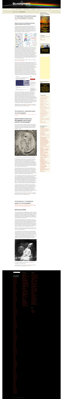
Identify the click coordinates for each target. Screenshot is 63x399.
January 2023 (14, 309)
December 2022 (15, 310)
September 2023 (15, 300)
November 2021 (15, 325)
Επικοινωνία (38, 9)
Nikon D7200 (44, 130)
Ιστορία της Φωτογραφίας (23, 114)
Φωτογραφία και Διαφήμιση (34, 290)
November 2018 (15, 363)
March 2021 (14, 333)
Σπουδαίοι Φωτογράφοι (34, 288)
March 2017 (14, 386)
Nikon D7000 (42, 130)
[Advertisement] (45, 68)
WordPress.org (33, 312)
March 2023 (14, 307)
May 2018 (14, 370)
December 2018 (15, 362)
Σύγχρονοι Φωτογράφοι (34, 289)
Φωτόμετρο (41, 117)
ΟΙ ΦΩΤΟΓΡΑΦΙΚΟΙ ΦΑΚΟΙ (44, 155)
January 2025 (14, 289)
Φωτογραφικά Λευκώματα (34, 295)
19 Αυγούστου (29, 114)
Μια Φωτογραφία (33, 285)
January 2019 (14, 361)
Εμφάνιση (47, 143)
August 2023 (14, 301)
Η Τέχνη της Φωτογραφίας (43, 106)
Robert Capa (47, 130)
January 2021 (14, 335)
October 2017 (14, 378)
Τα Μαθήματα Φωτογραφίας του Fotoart (44, 107)
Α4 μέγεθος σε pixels (42, 121)
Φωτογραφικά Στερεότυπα (34, 297)
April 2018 (14, 371)
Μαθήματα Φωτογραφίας (26, 9)
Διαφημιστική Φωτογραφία (43, 122)
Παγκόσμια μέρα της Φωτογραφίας (20, 60)
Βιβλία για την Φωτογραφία (34, 274)
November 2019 (15, 351)
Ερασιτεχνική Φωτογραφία (43, 144)
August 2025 (14, 283)
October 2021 (14, 326)
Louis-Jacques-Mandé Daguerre (25, 205)
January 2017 (14, 388)
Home (13, 9)
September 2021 (15, 327)
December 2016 (15, 389)
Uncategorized (33, 273)
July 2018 (14, 368)
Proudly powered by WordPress (20, 397)
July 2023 (14, 302)
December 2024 (15, 290)
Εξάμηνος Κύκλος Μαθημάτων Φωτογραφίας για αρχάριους (25, 276)
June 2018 (14, 369)
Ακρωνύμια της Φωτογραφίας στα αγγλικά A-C (44, 134)
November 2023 (15, 299)
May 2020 (14, 344)
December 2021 (15, 324)
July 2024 (14, 292)
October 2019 (14, 352)
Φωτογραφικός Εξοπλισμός (34, 302)
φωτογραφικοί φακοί (42, 171)
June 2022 (14, 317)
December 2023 (15, 298)
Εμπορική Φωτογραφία (43, 143)
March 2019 (14, 360)
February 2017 (15, 387)
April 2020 (14, 345)
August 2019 (14, 354)
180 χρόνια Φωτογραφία (30, 19)
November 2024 (15, 291)
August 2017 (14, 380)
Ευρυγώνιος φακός (42, 116)
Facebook (31, 262)
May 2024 (14, 293)
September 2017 (15, 379)
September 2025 (15, 282)
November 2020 (15, 337)
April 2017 (14, 385)
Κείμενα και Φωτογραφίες (19, 9)
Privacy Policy (14, 397)
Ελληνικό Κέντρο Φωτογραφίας (44, 142)
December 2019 (15, 350)
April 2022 (14, 319)
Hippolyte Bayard (20, 205)
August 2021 (14, 328)
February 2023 (15, 308)
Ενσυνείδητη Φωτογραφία (43, 103)
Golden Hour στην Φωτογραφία (43, 108)
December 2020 (15, 336)
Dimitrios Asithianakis (28, 193)
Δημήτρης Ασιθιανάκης (42, 39)
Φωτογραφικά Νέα (33, 9)
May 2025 (14, 284)
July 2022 (14, 316)
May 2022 (14, 318)
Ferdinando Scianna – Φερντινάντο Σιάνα (45, 118)
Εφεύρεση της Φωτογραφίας (33, 205)
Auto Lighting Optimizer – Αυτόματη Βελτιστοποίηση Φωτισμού (25, 295)
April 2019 (14, 359)
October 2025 (14, 281)
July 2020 (14, 342)
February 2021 (15, 334)
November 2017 (15, 377)
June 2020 (14, 343)
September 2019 (15, 353)
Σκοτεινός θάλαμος (42, 159)
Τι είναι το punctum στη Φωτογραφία (44, 96)
